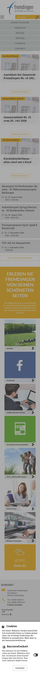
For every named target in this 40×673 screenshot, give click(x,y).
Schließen (20, 668)
